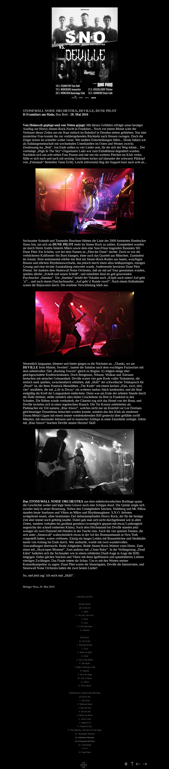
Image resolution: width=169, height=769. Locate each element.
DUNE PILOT (106, 110)
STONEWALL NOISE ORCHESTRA (50, 110)
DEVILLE (86, 110)
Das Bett (62, 114)
